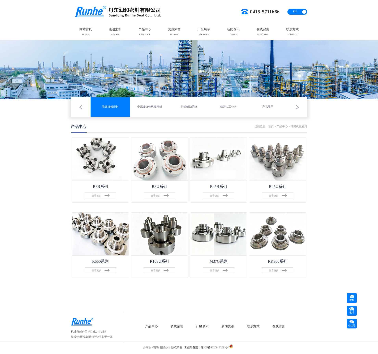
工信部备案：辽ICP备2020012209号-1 (206, 347)
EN (295, 11)
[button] (27, 70)
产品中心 (282, 126)
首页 (271, 126)
